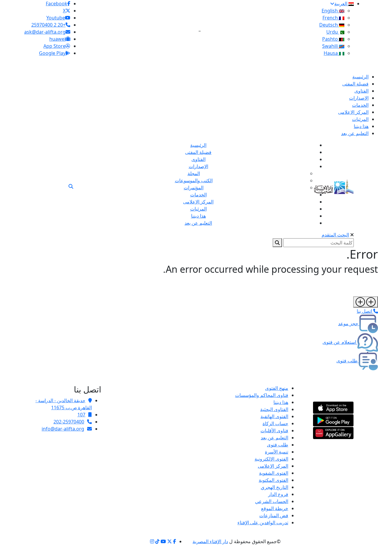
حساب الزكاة (275, 423)
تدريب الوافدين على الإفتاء (262, 522)
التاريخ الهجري (274, 487)
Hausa (331, 53)
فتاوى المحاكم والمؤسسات (261, 395)
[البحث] (71, 186)
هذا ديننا (280, 402)
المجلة (194, 173)
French (330, 17)
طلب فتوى (277, 444)
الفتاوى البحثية (274, 409)
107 (81, 414)
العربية (341, 3)
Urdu (332, 32)
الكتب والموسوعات (194, 180)
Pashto (330, 39)
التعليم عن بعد (274, 437)
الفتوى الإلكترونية (271, 459)
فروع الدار (278, 494)
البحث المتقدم (335, 234)
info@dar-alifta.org (63, 429)
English (330, 10)
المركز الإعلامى (273, 466)
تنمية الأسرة (276, 451)
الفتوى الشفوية (273, 473)
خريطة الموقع (274, 508)
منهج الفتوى (276, 388)
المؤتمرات (193, 187)
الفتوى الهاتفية (274, 416)
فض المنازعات (273, 515)
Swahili (330, 46)
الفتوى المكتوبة (273, 480)
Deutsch (329, 25)
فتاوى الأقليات (274, 430)
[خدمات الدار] (365, 302)
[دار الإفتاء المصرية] (334, 186)
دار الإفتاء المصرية (210, 541)
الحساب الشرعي (271, 501)
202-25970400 (68, 421)
